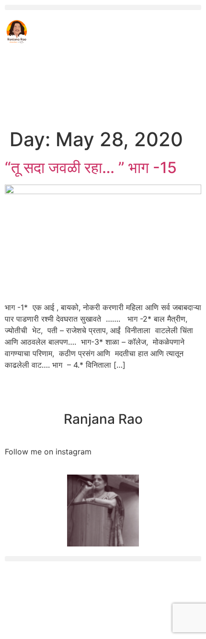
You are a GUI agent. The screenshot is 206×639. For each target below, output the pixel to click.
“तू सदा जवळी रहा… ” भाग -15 (91, 167)
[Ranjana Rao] (103, 395)
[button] (103, 7)
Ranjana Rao (103, 419)
